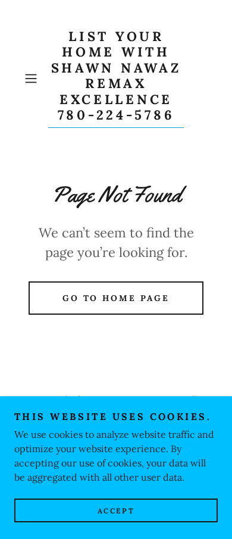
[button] (33, 78)
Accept (116, 510)
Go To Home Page (116, 298)
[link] (116, 78)
